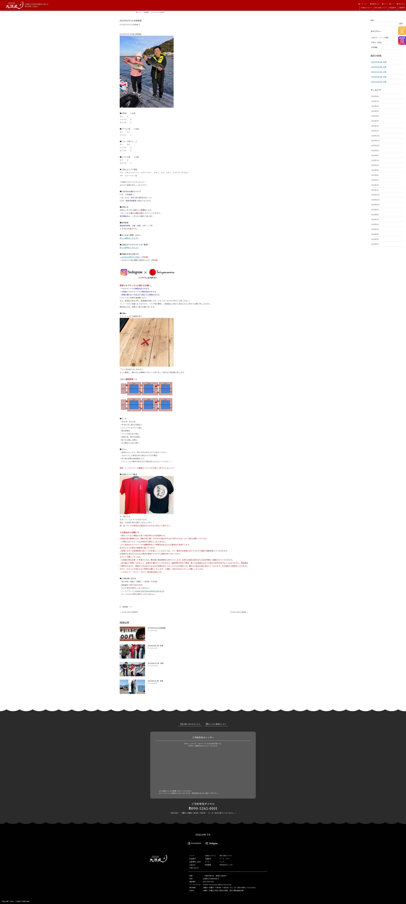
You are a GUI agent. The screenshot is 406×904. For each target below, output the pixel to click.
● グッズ (384, 4)
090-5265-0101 (204, 808)
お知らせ (192, 865)
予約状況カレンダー (226, 865)
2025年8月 (375, 155)
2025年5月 (375, 170)
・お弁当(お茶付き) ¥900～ (130, 257)
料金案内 (192, 859)
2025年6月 (375, 165)
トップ (191, 856)
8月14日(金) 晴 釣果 (378, 77)
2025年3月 (375, 180)
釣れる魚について (226, 856)
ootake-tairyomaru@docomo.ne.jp (149, 591)
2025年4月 (375, 175)
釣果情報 (135, 24)
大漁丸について (210, 856)
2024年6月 (375, 224)
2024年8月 (375, 214)
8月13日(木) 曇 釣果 (378, 82)
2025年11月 (375, 140)
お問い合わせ (194, 868)
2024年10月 (375, 204)
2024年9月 (375, 209)
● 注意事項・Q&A (375, 4)
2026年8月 (375, 96)
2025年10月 (375, 145)
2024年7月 (375, 219)
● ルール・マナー (363, 4)
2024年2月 (375, 244)
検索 (372, 20)
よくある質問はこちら (217, 724)
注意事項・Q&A (195, 862)
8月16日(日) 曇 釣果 (378, 72)
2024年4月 (375, 234)
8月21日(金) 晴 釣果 (378, 67)
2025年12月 (375, 136)
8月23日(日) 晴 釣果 (378, 62)
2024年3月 (375, 239)
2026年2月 (375, 126)
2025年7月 (375, 160)
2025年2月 (375, 185)
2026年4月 (375, 116)
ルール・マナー (225, 859)
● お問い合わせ (401, 4)
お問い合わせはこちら (191, 724)
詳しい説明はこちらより (129, 238)
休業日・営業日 (376, 42)
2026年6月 (375, 106)
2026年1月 (375, 131)
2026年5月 (375, 111)
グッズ (207, 862)
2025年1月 (375, 190)
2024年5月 (375, 229)
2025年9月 (375, 150)
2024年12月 (375, 195)
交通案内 (208, 859)
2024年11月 (375, 200)
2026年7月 (375, 101)
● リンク (391, 4)
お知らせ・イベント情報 (379, 37)
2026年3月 (375, 121)
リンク (222, 862)
